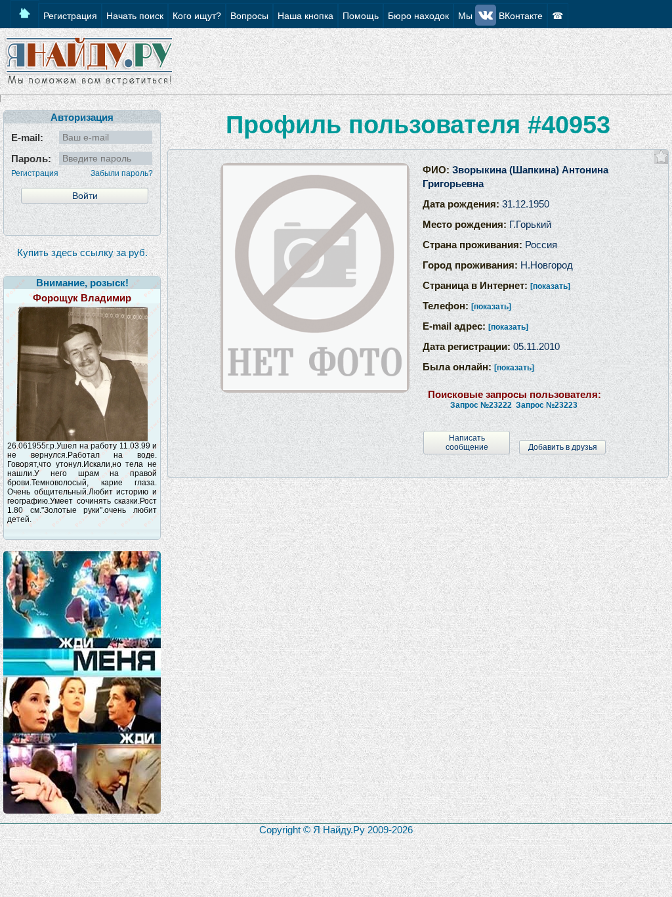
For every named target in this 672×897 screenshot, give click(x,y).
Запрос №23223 (547, 405)
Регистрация (34, 173)
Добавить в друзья (562, 447)
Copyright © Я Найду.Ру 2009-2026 (336, 829)
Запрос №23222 (481, 405)
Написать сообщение (467, 442)
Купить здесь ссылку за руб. (82, 252)
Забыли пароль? (122, 173)
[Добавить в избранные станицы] (661, 156)
